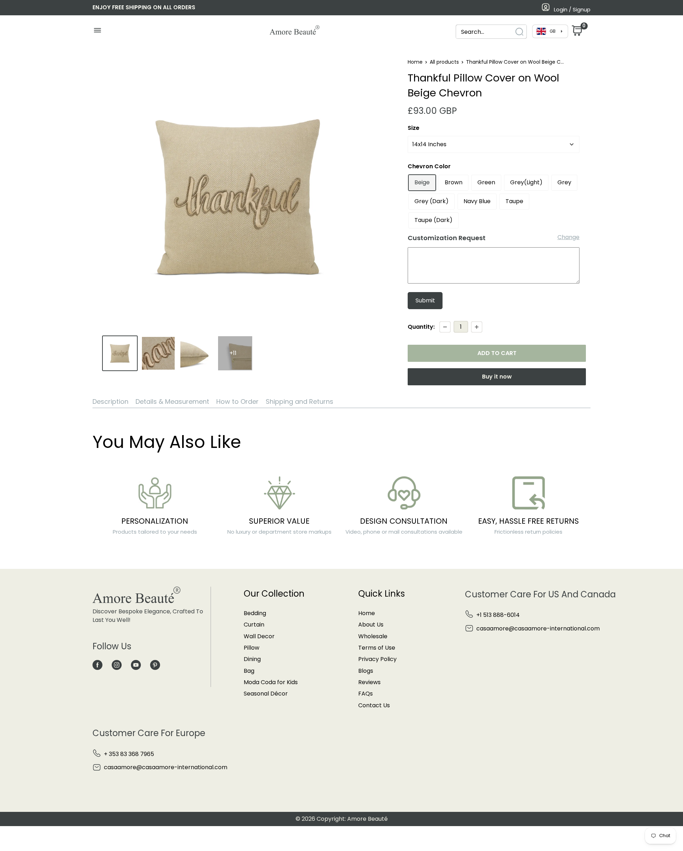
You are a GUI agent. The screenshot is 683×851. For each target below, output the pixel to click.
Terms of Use (376, 648)
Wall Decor (259, 636)
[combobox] (485, 32)
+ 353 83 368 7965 (129, 754)
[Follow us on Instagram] (117, 665)
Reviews (369, 682)
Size (413, 128)
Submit (425, 300)
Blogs (365, 671)
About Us (370, 624)
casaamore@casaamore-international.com (538, 628)
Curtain (254, 624)
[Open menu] (97, 32)
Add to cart (497, 353)
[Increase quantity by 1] (476, 327)
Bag (249, 671)
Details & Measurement (172, 401)
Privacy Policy (377, 659)
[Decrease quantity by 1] (445, 327)
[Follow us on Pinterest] (155, 665)
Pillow (251, 648)
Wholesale (372, 636)
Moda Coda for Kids (271, 682)
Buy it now (497, 376)
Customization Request (447, 237)
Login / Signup (572, 9)
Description (110, 401)
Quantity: (421, 327)
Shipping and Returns (299, 401)
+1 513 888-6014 (498, 615)
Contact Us (374, 705)
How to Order (237, 401)
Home (415, 61)
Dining (252, 659)
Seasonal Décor (266, 693)
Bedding (255, 613)
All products (444, 61)
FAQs (365, 693)
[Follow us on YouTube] (136, 665)
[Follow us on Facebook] (97, 665)
